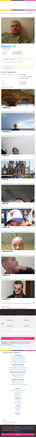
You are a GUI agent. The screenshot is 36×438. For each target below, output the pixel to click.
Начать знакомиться (17, 338)
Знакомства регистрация (16, 13)
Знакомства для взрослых (10, 422)
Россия (18, 414)
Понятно (18, 434)
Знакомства (4, 13)
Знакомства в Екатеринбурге (18, 362)
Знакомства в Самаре (18, 375)
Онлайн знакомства (8, 424)
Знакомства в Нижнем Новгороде (18, 384)
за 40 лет (17, 399)
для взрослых (18, 395)
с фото (18, 410)
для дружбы (18, 393)
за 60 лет (17, 401)
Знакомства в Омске (18, 383)
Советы (5, 420)
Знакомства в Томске (18, 360)
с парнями (18, 409)
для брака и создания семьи (18, 390)
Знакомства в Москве (18, 366)
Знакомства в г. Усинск (7, 87)
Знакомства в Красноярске (18, 373)
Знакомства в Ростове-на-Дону (18, 369)
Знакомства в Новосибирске (18, 357)
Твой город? (18, 377)
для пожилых (18, 403)
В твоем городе (29, 13)
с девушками (17, 407)
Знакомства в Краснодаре (18, 358)
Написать (8, 67)
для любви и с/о (18, 392)
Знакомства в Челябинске (18, 381)
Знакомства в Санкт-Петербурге (18, 367)
